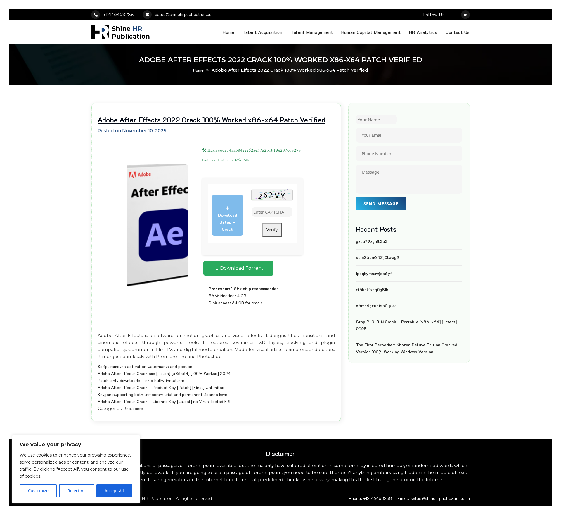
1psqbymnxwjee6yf (374, 273)
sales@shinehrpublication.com (185, 14)
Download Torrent (241, 268)
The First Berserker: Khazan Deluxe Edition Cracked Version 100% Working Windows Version (406, 348)
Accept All (114, 490)
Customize (38, 490)
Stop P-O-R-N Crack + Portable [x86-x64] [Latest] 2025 (406, 325)
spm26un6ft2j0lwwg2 (377, 257)
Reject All (76, 490)
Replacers (133, 408)
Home (228, 32)
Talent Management (312, 32)
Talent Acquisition (263, 32)
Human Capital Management (371, 32)
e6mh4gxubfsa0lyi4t (376, 305)
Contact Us (458, 32)
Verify (272, 229)
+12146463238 (118, 14)
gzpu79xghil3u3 (371, 241)
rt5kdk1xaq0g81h (372, 289)
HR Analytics (423, 32)
